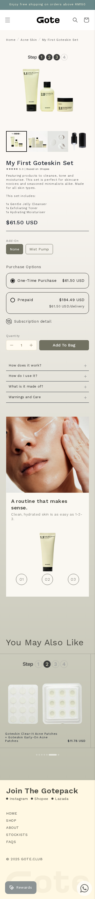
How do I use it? (23, 376)
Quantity (13, 336)
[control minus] (11, 345)
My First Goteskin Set (60, 40)
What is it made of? (26, 386)
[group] (16, 141)
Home (10, 40)
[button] (7, 20)
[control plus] (31, 345)
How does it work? (25, 365)
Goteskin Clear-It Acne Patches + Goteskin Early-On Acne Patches (31, 737)
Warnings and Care (25, 397)
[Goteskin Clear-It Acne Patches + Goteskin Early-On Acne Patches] (45, 701)
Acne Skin (29, 40)
